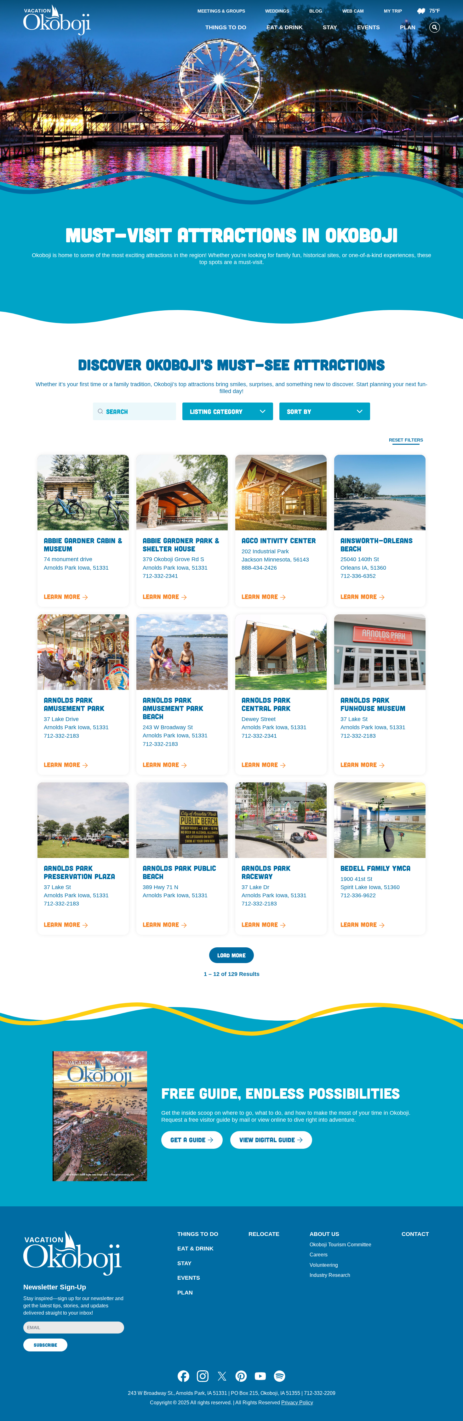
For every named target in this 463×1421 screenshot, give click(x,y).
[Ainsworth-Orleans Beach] (380, 531)
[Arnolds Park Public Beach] (182, 858)
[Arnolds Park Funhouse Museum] (380, 694)
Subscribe (45, 1345)
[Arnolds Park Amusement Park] (83, 694)
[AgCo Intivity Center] (281, 531)
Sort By (299, 411)
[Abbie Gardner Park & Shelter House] (182, 531)
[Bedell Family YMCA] (380, 858)
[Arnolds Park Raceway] (281, 858)
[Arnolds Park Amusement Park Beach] (182, 694)
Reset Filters (406, 440)
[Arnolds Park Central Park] (281, 694)
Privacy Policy (297, 1402)
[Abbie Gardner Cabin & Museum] (83, 531)
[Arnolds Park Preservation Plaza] (83, 858)
